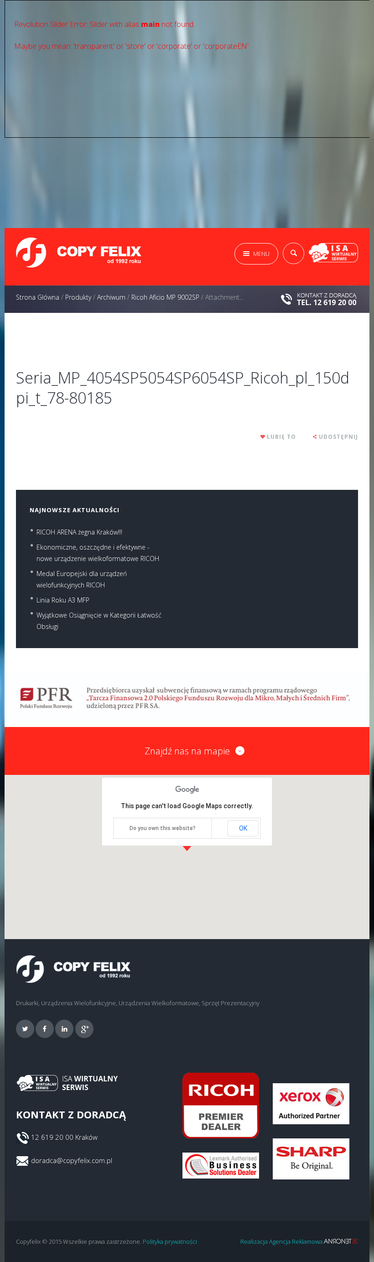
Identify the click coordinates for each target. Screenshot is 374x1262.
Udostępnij (338, 437)
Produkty (78, 297)
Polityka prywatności (170, 1241)
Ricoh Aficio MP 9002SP (165, 297)
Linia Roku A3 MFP (62, 600)
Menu (261, 253)
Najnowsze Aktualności (74, 510)
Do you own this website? (163, 828)
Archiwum (111, 297)
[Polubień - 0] (263, 437)
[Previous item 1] (101, 335)
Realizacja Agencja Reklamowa (282, 1241)
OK (243, 828)
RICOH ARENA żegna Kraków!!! (79, 532)
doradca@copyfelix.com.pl (71, 1160)
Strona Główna (37, 297)
